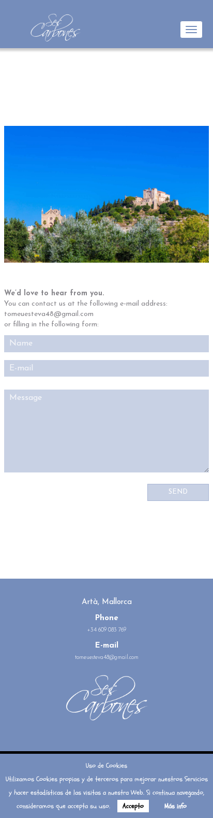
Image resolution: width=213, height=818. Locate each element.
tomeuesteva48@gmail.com (107, 658)
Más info (175, 806)
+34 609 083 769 (106, 630)
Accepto (133, 806)
